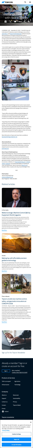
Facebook (8, 163)
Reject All (16, 439)
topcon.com (24, 165)
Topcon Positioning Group (15, 33)
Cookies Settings (16, 434)
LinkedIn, (28, 162)
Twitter (3, 163)
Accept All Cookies (16, 444)
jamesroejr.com (5, 148)
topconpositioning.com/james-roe (9, 136)
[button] (6, 22)
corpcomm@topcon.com (7, 177)
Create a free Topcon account (19, 372)
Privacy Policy (6, 430)
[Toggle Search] (25, 2)
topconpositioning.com (20, 162)
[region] (16, 434)
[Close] (31, 422)
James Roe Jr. (5, 33)
